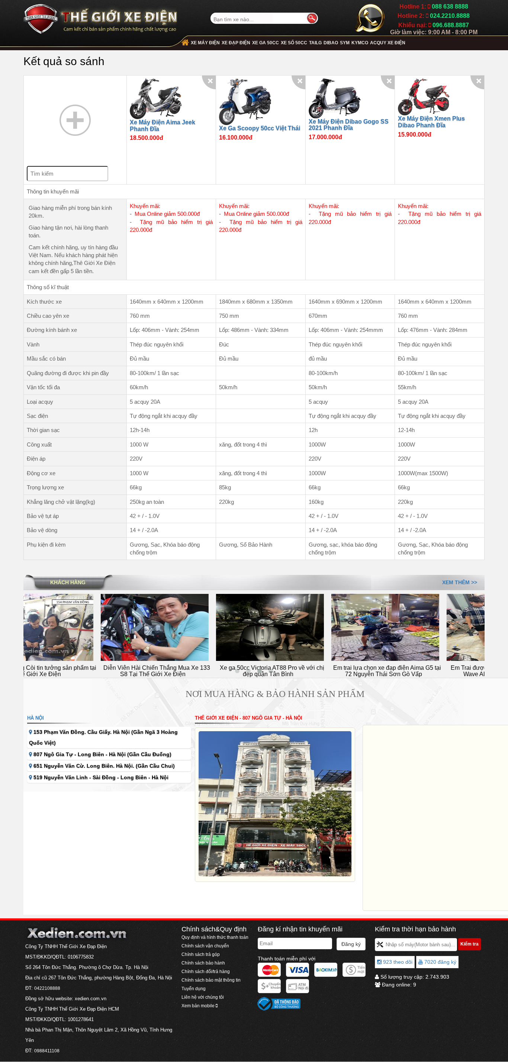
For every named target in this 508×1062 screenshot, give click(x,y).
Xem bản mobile (198, 1005)
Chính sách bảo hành (203, 963)
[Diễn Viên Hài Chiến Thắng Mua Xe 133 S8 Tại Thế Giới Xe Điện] (81, 627)
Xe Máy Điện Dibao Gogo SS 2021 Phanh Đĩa (349, 124)
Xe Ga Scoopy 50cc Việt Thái (259, 128)
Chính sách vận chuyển (205, 946)
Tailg (315, 42)
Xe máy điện (205, 42)
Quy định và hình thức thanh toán (214, 937)
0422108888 (47, 988)
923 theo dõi (397, 962)
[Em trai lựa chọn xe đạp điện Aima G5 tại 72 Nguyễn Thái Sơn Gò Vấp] (311, 627)
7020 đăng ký (439, 962)
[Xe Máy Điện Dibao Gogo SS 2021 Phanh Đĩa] (335, 98)
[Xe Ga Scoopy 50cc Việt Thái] (245, 101)
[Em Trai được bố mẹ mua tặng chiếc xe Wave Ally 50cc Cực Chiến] (427, 627)
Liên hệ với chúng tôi (202, 997)
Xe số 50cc (294, 42)
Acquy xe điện (387, 42)
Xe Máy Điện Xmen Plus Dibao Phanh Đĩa (431, 121)
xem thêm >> (459, 582)
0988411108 (47, 1050)
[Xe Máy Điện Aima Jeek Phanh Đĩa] (156, 98)
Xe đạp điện (236, 42)
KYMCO (359, 42)
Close (209, 82)
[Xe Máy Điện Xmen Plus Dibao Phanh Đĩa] (424, 96)
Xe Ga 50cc (265, 42)
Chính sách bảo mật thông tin (211, 980)
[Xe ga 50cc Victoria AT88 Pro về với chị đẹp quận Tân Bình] (196, 627)
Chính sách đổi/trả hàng (205, 971)
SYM (345, 42)
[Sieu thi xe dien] (100, 16)
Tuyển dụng (193, 988)
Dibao (331, 42)
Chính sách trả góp (200, 954)
